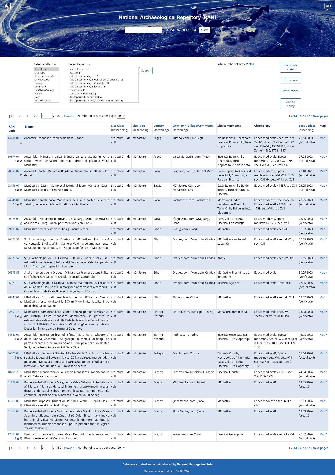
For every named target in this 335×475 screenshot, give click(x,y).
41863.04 (13, 411)
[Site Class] (46, 69)
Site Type (138, 126)
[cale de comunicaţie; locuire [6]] (104, 86)
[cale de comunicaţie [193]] (104, 76)
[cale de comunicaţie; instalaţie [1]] (104, 83)
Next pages (320, 116)
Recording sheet (290, 67)
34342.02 (13, 335)
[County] (46, 83)
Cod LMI (190, 30)
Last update (307, 126)
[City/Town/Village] (46, 90)
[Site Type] (46, 72)
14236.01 (13, 138)
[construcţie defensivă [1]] (104, 93)
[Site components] (46, 76)
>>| (36, 116)
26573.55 (13, 272)
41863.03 (13, 401)
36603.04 (13, 353)
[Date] (46, 97)
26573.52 (13, 258)
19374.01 (13, 157)
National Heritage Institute (195, 464)
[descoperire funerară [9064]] (104, 97)
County (159, 126)
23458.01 (13, 185)
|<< (11, 116)
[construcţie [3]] (104, 90)
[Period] (46, 93)
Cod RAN (174, 30)
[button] (328, 6)
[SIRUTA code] (46, 79)
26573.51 (13, 239)
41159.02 (13, 382)
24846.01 (13, 200)
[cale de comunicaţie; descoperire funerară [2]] (104, 79)
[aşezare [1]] (104, 72)
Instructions (291, 91)
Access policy (290, 104)
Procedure (291, 80)
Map (322, 138)
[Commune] (46, 86)
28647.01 (13, 297)
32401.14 (13, 312)
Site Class (117, 126)
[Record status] (46, 100)
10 (310, 116)
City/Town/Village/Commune (193, 126)
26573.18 (13, 283)
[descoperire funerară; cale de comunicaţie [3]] (104, 100)
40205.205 (14, 372)
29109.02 (13, 229)
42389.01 (13, 434)
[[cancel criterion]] (104, 69)
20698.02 (13, 171)
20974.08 (13, 219)
